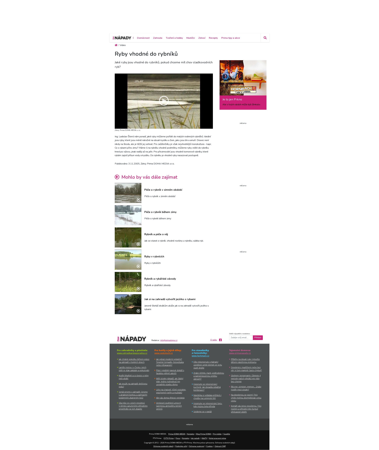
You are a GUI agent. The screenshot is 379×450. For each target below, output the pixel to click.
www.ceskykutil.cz (163, 353)
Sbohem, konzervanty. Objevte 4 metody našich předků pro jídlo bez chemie (246, 378)
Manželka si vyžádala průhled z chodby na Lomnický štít (207, 397)
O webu (213, 340)
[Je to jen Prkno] (243, 79)
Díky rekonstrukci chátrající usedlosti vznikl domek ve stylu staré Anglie (207, 364)
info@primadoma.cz (169, 340)
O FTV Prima (169, 438)
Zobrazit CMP (220, 446)
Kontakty (190, 434)
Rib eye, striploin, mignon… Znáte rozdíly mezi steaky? (246, 388)
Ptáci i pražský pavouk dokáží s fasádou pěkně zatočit (170, 372)
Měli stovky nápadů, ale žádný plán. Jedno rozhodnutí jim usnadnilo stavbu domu (169, 381)
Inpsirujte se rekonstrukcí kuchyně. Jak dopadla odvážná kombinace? (207, 387)
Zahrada (157, 38)
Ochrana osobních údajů (163, 446)
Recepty (213, 38)
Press (178, 438)
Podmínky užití (181, 446)
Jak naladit (195, 438)
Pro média (217, 434)
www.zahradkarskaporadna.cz (132, 353)
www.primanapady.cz (240, 353)
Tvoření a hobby (174, 38)
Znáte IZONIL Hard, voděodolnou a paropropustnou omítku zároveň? (208, 376)
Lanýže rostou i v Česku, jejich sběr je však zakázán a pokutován (134, 369)
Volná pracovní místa (217, 438)
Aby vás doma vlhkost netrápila (170, 397)
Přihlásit (257, 338)
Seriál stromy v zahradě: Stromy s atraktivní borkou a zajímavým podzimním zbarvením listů (133, 394)
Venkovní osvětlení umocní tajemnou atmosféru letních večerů (169, 406)
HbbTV (204, 438)
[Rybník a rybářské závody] (128, 282)
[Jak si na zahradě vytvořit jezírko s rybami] (128, 304)
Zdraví (201, 38)
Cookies (209, 446)
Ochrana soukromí (196, 446)
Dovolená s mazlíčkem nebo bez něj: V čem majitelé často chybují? (246, 369)
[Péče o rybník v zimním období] (128, 193)
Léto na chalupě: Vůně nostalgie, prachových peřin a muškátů (171, 391)
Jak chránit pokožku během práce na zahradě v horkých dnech (134, 361)
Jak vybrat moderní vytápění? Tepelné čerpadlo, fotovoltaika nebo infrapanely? (170, 362)
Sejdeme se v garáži (202, 411)
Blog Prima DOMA (203, 434)
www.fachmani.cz (200, 355)
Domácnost (143, 38)
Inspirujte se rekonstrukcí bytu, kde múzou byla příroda (207, 405)
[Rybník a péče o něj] (128, 237)
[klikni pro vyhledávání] (265, 37)
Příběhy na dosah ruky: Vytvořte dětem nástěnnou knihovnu (245, 361)
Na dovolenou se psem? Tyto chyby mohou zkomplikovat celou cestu (246, 397)
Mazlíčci (190, 38)
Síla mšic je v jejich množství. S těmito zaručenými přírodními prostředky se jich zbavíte (133, 406)
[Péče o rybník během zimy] (128, 215)
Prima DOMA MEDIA (176, 434)
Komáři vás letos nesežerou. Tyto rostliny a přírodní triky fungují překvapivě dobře (246, 408)
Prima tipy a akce (230, 38)
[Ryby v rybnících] (128, 260)
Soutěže (226, 434)
